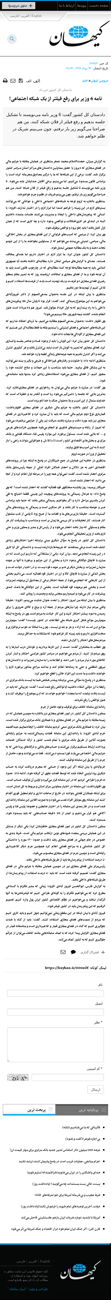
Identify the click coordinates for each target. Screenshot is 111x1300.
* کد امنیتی (94, 1069)
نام (100, 985)
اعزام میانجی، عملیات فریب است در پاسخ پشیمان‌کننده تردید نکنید (59, 1161)
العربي (25, 15)
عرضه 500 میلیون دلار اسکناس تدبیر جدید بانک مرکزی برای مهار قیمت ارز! (55, 1150)
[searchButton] (12, 39)
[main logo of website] (73, 34)
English (37, 15)
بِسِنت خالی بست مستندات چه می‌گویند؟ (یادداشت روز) (66, 1184)
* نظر (98, 1022)
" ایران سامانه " (17, 1289)
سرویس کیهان (99, 81)
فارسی (14, 15)
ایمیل (98, 1003)
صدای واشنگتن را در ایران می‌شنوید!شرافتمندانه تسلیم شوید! (63, 1172)
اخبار (85, 81)
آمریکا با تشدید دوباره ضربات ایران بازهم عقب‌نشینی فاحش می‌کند (60, 1217)
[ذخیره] (21, 80)
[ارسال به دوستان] (13, 80)
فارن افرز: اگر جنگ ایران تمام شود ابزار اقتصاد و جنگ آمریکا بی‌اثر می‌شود (55, 1229)
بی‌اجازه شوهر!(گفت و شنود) (82, 1139)
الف (28, 81)
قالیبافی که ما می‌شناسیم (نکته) (81, 1127)
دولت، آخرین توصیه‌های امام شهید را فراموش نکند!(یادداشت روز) (60, 1206)
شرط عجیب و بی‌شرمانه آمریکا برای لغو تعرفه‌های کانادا (67, 1195)
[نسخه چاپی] (5, 80)
